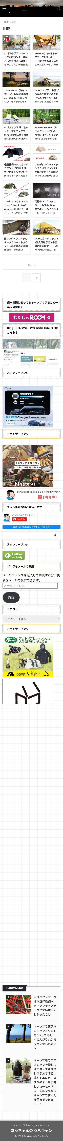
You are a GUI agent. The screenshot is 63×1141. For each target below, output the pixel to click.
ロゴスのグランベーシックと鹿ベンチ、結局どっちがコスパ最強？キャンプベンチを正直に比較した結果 (16, 61)
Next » (32, 265)
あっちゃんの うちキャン (31, 1130)
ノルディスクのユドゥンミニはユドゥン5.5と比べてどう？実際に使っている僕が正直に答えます (46, 172)
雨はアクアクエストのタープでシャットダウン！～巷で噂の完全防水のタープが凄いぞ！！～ (16, 246)
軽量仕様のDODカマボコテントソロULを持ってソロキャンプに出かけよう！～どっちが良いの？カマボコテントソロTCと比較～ (16, 174)
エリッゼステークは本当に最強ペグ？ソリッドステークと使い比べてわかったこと (45, 1005)
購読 (11, 597)
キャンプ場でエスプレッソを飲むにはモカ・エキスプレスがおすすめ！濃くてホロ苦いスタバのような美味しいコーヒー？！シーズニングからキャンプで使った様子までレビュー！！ (45, 1082)
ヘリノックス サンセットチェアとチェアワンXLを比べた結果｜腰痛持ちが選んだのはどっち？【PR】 (16, 135)
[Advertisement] (31, 842)
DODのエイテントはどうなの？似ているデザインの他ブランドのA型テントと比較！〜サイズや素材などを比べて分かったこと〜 (47, 99)
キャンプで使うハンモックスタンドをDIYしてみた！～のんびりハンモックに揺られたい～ (45, 1037)
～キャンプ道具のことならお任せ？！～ (31, 1125)
